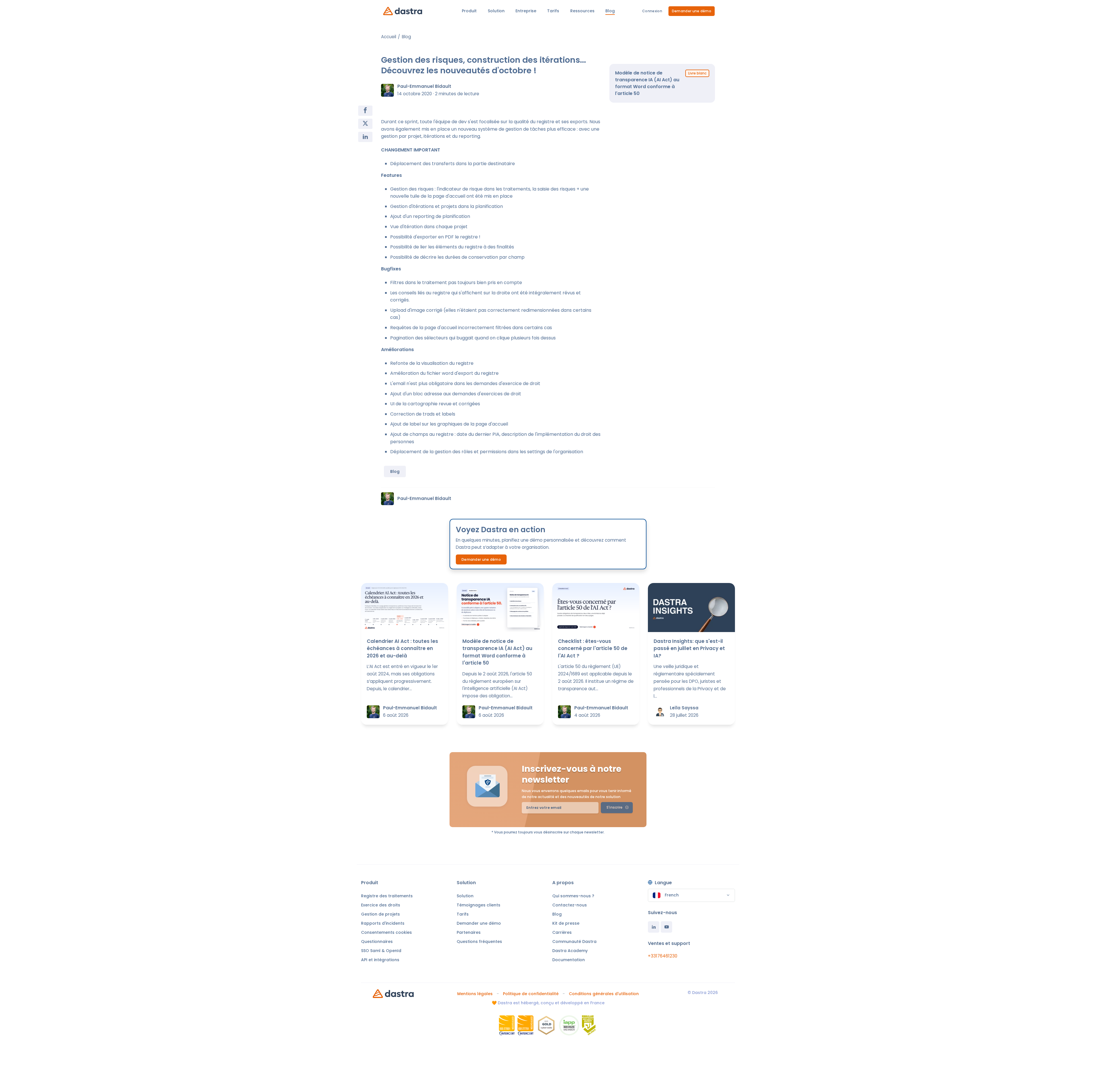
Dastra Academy (570, 950)
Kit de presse (565, 923)
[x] (365, 124)
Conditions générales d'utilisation (604, 994)
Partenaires (469, 932)
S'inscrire (615, 807)
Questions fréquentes (479, 941)
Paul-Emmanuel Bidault (424, 86)
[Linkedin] (653, 927)
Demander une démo (691, 11)
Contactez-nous (569, 905)
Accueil (388, 37)
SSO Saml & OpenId (381, 950)
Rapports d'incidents (382, 923)
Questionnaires (377, 941)
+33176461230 (662, 956)
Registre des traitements (387, 896)
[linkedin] (365, 137)
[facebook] (365, 111)
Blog (406, 37)
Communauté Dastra (574, 941)
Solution (465, 896)
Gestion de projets (380, 914)
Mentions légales (475, 994)
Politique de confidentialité (531, 994)
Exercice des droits (380, 905)
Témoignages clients (478, 905)
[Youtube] (666, 927)
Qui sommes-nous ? (573, 896)
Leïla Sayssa (684, 708)
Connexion (652, 11)
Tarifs (463, 914)
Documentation (568, 960)
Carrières (562, 932)
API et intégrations (380, 960)
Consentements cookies (386, 932)
